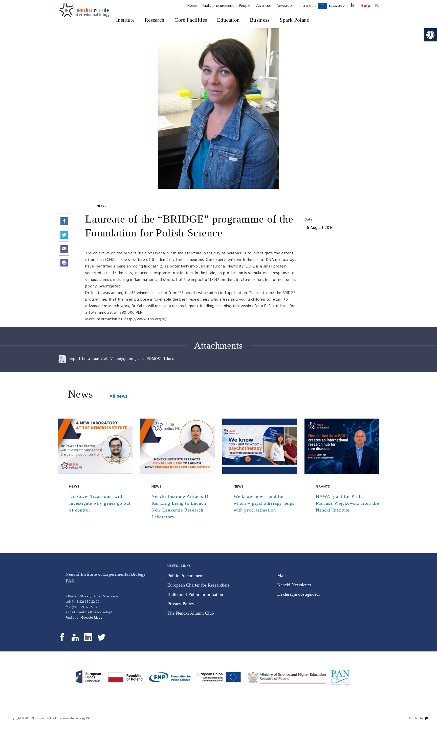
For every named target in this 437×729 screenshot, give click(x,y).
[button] (430, 34)
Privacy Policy (180, 603)
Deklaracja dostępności (298, 594)
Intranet (306, 6)
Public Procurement (185, 575)
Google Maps (91, 618)
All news (118, 396)
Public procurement (218, 6)
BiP (365, 8)
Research (155, 20)
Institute (125, 20)
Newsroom (286, 6)
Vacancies (263, 6)
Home (192, 6)
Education (228, 20)
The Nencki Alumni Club (190, 613)
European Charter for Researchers (198, 585)
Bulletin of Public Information (195, 594)
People (244, 6)
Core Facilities (190, 20)
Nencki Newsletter (294, 584)
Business (260, 20)
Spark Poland (295, 20)
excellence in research (355, 6)
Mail (281, 575)
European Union (331, 8)
